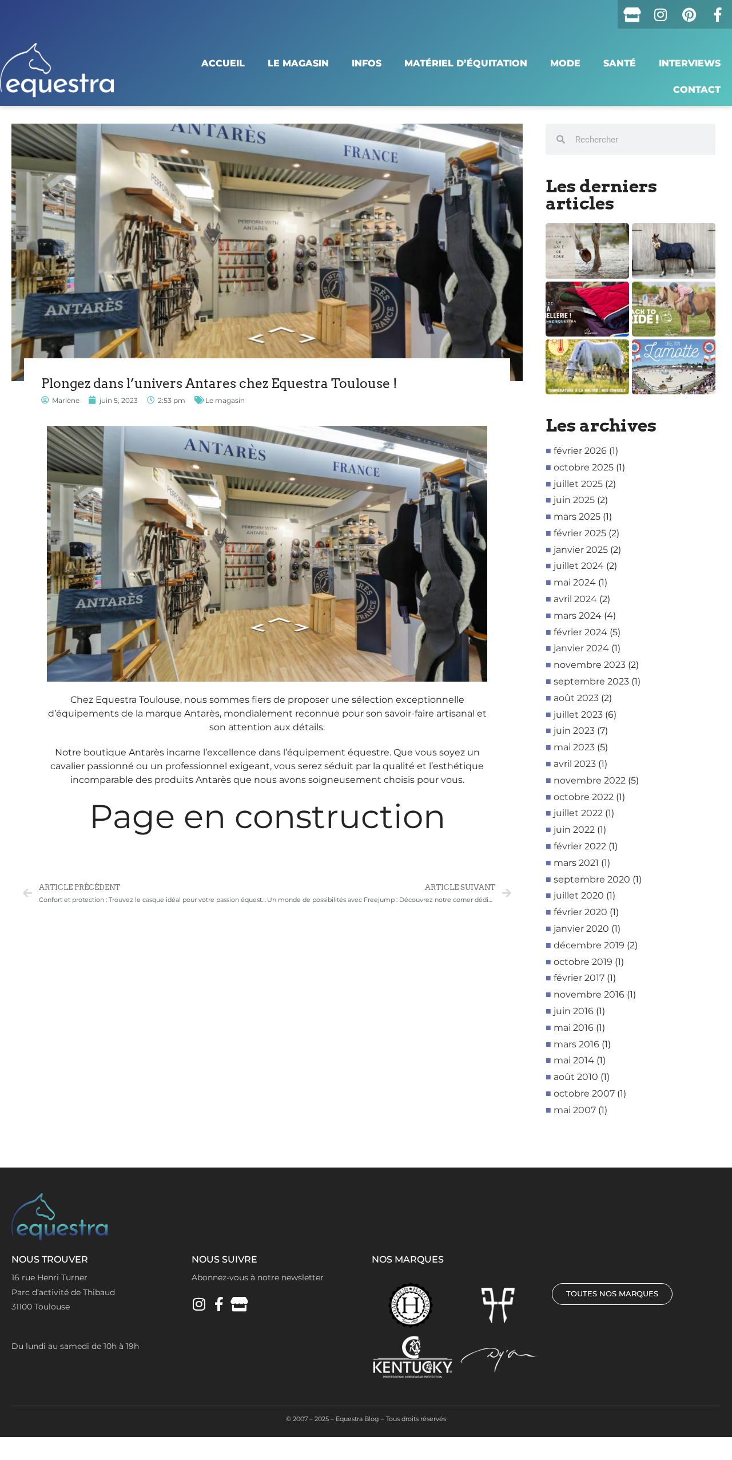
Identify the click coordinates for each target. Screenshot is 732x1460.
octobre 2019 (583, 961)
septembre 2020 (592, 879)
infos (366, 63)
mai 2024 (575, 582)
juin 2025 (574, 499)
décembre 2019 (589, 945)
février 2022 (580, 846)
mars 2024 (578, 615)
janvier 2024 (581, 648)
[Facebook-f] (717, 14)
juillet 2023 (578, 714)
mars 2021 (576, 862)
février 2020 (580, 912)
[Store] (632, 14)
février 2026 (580, 450)
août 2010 (576, 1076)
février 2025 (580, 533)
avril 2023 (575, 763)
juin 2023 (574, 730)
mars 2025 (577, 516)
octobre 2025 (584, 467)
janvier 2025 (581, 549)
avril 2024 (575, 599)
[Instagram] (660, 14)
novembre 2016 (589, 994)
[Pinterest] (689, 14)
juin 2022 (574, 829)
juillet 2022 (578, 813)
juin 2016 (574, 1011)
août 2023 (576, 698)
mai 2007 (575, 1110)
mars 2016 (576, 1044)
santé (619, 63)
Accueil (223, 63)
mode (565, 63)
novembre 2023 (590, 664)
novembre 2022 (590, 780)
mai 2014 (574, 1060)
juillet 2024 (579, 565)
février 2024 (580, 632)
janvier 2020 (581, 928)
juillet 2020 (579, 895)
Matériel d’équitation (465, 63)
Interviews (690, 63)
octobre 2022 (584, 797)
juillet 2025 (578, 483)
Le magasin (298, 63)
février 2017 (579, 977)
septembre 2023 (591, 681)
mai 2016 (574, 1027)
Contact (697, 89)
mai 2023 (574, 747)
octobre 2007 (584, 1093)
